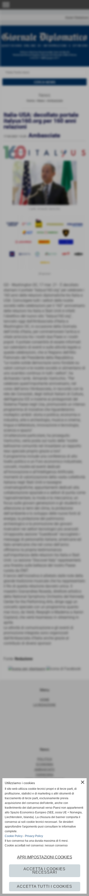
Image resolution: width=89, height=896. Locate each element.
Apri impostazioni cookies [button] (44, 857)
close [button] (82, 782)
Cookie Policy (14, 836)
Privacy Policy (34, 836)
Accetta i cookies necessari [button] (44, 870)
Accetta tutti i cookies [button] (44, 886)
